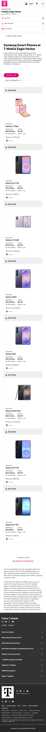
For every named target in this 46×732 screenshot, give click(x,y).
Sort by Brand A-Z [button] (14, 80)
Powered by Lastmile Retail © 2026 (23, 728)
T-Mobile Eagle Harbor (14, 36)
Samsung (9, 75)
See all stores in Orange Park (23, 561)
